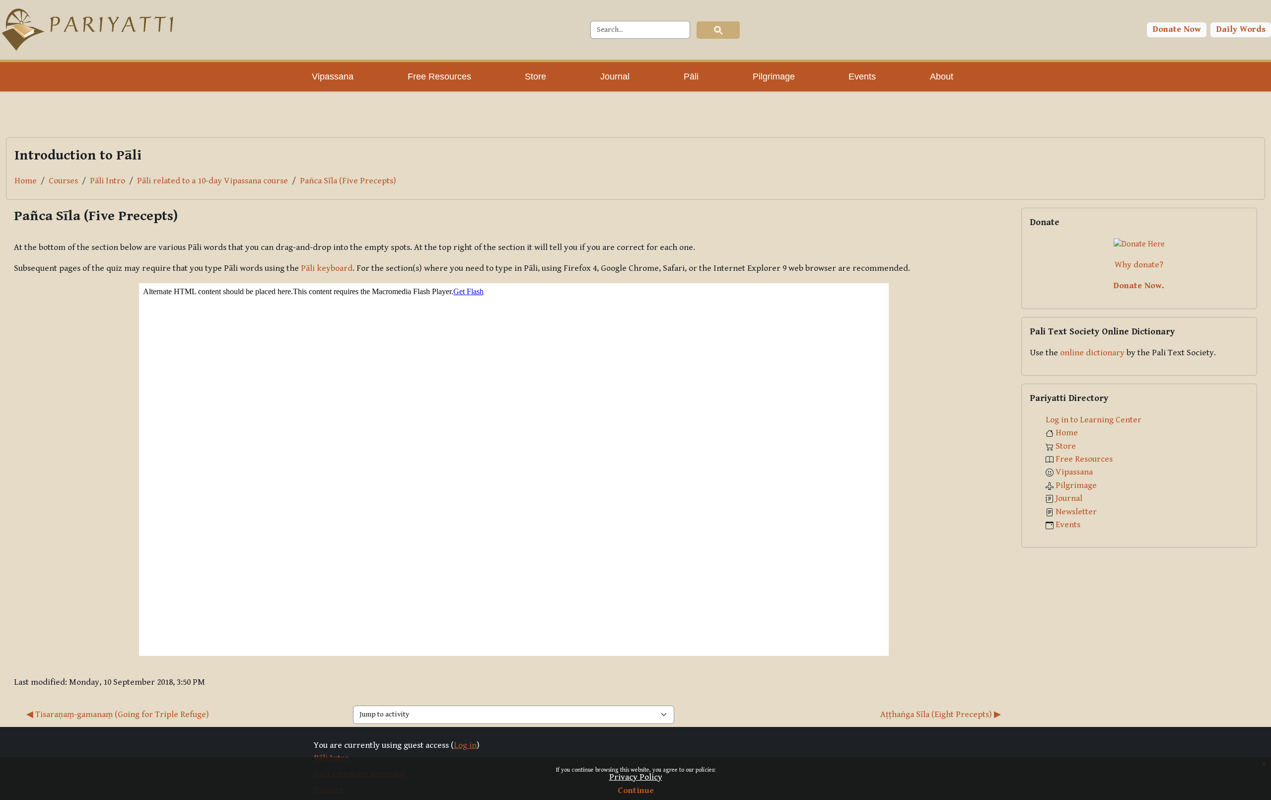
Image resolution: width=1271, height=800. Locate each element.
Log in (465, 745)
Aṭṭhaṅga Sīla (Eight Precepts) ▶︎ (940, 715)
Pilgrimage (1076, 485)
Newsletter (1076, 512)
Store (1066, 446)
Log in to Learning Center (1093, 420)
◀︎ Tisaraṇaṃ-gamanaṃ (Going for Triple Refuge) (117, 715)
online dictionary (1092, 353)
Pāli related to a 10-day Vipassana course (212, 181)
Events (1068, 525)
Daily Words (1241, 29)
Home (25, 181)
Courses (63, 181)
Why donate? (1139, 265)
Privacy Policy (635, 777)
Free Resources (1084, 459)
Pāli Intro (107, 181)
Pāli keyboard (327, 268)
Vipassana (1074, 472)
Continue (636, 791)
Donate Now (1177, 29)
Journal (1069, 498)
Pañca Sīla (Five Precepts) (348, 181)
